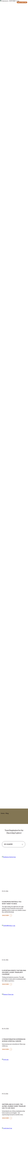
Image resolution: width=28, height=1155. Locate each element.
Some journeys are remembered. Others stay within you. (13, 1045)
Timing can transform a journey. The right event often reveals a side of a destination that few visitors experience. (14, 979)
